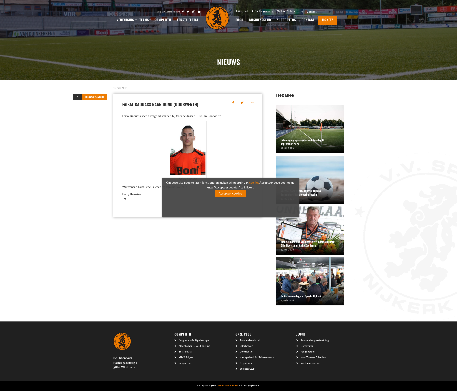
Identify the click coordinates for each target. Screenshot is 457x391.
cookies (254, 183)
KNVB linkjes (186, 357)
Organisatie (246, 363)
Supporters (185, 363)
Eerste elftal (185, 351)
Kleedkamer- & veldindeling (194, 345)
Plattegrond (241, 11)
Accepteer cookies (230, 193)
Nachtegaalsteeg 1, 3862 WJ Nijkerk (275, 11)
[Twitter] (188, 11)
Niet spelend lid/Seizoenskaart (257, 357)
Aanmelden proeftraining (315, 340)
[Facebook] (182, 11)
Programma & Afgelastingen (194, 340)
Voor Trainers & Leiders (313, 357)
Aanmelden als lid (250, 340)
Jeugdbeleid (308, 351)
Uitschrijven (246, 345)
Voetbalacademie (310, 363)
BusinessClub (247, 368)
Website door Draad (228, 385)
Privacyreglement (250, 385)
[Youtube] (199, 11)
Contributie (246, 351)
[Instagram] (193, 11)
